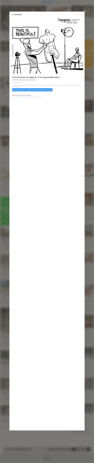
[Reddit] (35, 80)
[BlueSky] (25, 80)
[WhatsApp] (32, 80)
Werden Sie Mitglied (16, 97)
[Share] (20, 80)
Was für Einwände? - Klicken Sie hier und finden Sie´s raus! (32, 90)
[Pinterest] (30, 80)
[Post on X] (23, 80)
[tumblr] (28, 80)
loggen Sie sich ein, (27, 97)
